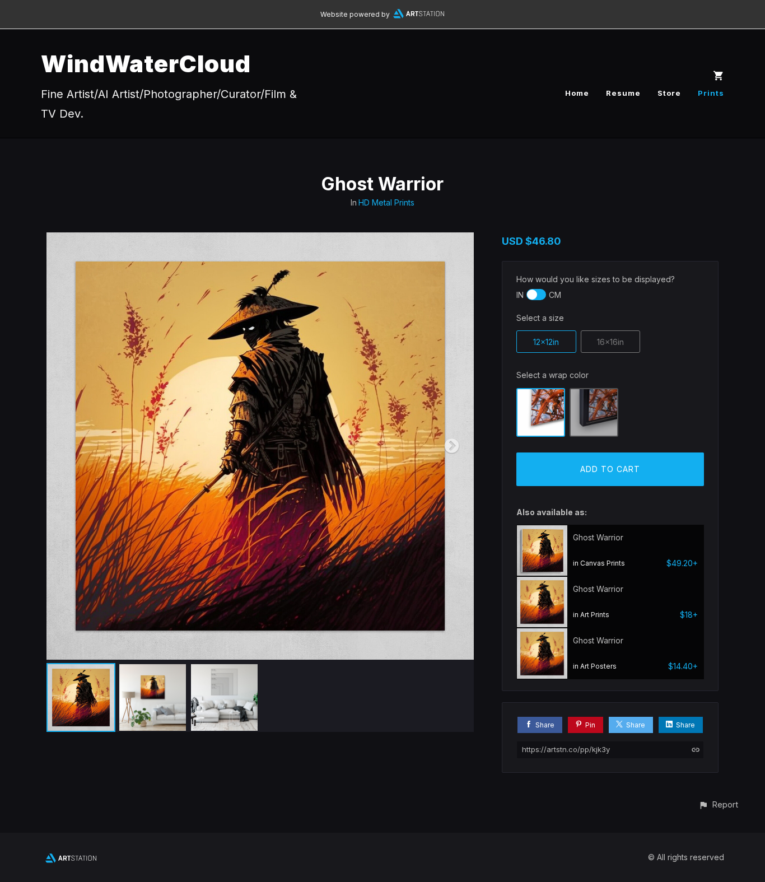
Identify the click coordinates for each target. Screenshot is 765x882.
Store (669, 92)
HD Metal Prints (386, 202)
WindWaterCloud (146, 63)
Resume (623, 92)
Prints (711, 92)
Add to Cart (610, 469)
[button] (718, 804)
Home (577, 92)
